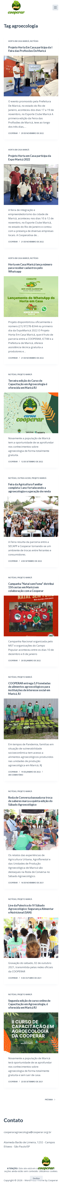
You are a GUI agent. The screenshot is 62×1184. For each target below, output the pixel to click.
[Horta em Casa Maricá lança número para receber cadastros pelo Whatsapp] (31, 296)
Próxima (49, 1099)
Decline (36, 1178)
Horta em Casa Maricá (18, 41)
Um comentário (15, 775)
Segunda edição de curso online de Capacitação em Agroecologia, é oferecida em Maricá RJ (29, 1004)
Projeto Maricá (24, 374)
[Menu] (55, 7)
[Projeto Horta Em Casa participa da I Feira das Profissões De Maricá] (31, 76)
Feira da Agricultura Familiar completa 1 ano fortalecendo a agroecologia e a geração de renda (29, 488)
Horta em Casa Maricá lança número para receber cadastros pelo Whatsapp (30, 268)
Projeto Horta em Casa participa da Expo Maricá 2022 (29, 157)
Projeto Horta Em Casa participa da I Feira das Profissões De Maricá (30, 49)
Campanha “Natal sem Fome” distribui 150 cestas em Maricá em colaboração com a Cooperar (31, 587)
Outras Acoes (24, 478)
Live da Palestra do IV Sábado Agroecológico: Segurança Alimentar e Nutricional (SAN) (31, 909)
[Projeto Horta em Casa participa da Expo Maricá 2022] (31, 184)
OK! (23, 1178)
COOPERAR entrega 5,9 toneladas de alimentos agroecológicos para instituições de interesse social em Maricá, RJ (29, 688)
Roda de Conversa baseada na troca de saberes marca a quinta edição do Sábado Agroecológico (30, 801)
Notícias (34, 41)
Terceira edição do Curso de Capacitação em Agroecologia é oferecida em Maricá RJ (27, 384)
